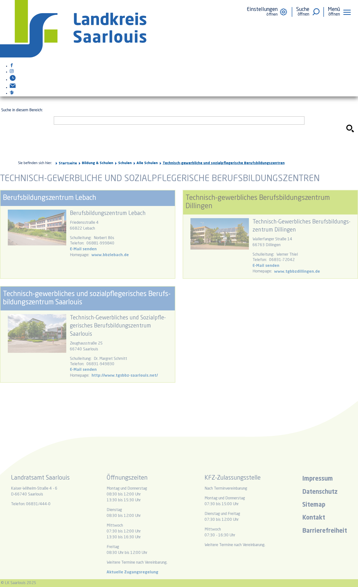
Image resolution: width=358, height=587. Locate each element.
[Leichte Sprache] (12, 93)
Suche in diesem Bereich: (22, 110)
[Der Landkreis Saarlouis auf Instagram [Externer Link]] (12, 72)
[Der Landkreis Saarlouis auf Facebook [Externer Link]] (12, 66)
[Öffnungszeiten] (13, 80)
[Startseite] (73, 56)
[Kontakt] (13, 88)
